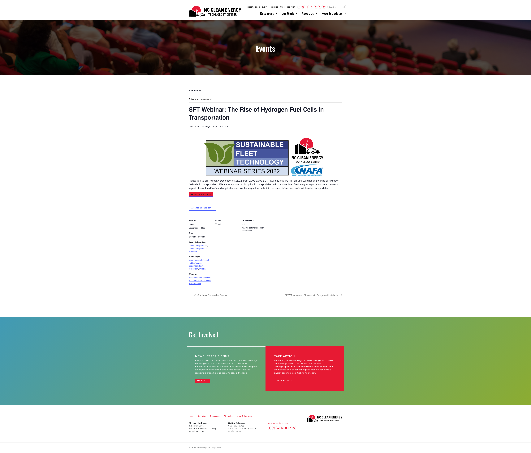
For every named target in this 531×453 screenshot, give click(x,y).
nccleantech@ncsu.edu (278, 423)
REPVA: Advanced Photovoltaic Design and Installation (312, 295)
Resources (267, 13)
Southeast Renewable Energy (212, 295)
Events (265, 7)
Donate (274, 7)
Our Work (288, 13)
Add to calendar (203, 207)
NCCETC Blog (254, 7)
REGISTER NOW (199, 194)
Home (192, 416)
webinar (202, 268)
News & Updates (332, 13)
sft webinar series (199, 261)
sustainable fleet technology (196, 267)
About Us (308, 13)
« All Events (195, 90)
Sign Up (201, 380)
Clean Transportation (198, 245)
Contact (291, 7)
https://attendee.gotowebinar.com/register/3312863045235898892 (200, 280)
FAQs (282, 7)
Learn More (282, 380)
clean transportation (197, 260)
